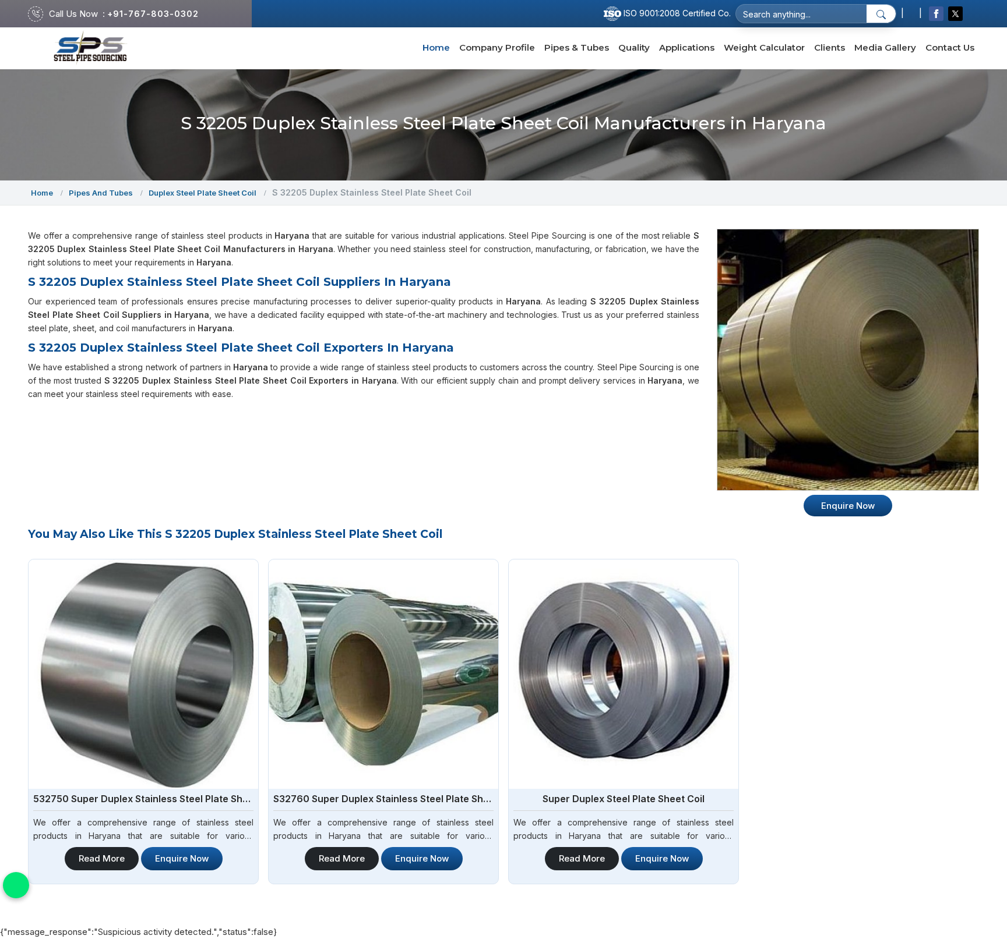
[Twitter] (955, 13)
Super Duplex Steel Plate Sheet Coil (624, 799)
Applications (686, 47)
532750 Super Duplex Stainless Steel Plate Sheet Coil (143, 799)
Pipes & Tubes (576, 47)
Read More (102, 858)
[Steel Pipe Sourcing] (90, 48)
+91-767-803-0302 (153, 14)
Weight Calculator (764, 47)
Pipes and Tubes (101, 192)
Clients (829, 47)
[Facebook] (936, 13)
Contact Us (949, 47)
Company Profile (497, 47)
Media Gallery (885, 47)
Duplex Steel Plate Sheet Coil (202, 192)
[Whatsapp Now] (16, 885)
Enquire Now (182, 858)
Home (436, 47)
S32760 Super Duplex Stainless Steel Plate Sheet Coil (383, 799)
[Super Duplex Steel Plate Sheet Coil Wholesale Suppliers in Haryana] (623, 674)
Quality (634, 47)
